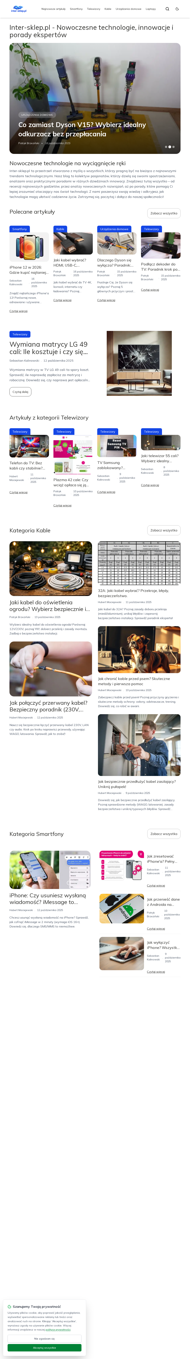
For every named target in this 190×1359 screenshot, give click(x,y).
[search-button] (167, 9)
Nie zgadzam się (44, 1338)
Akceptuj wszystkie (44, 1347)
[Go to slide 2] (170, 147)
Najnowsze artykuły (53, 9)
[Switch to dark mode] (177, 9)
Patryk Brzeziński (19, 617)
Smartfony (76, 9)
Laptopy (151, 9)
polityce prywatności (58, 1329)
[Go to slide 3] (173, 147)
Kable (108, 9)
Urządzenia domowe (128, 9)
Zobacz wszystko (163, 213)
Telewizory (93, 9)
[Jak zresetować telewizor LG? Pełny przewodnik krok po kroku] (95, 98)
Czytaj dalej (20, 392)
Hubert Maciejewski (30, 143)
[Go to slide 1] (166, 147)
